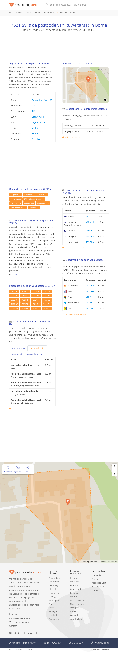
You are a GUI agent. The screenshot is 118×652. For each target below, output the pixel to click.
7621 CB (90, 285)
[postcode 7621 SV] (25, 4)
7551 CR (90, 236)
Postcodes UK (98, 586)
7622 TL (89, 297)
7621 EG (25, 308)
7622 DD (90, 308)
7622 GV (90, 291)
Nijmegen (53, 611)
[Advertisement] (59, 45)
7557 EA (90, 242)
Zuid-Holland (76, 619)
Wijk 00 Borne (38, 122)
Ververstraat (42, 194)
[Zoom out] (114, 470)
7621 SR (36, 291)
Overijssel (36, 139)
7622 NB (25, 295)
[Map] (86, 85)
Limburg (74, 596)
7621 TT (36, 308)
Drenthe (74, 578)
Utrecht (52, 589)
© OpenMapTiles (86, 561)
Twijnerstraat (16, 194)
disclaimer (95, 649)
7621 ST (14, 291)
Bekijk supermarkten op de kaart (76, 314)
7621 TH (46, 304)
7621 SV (90, 216)
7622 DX (14, 308)
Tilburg (52, 596)
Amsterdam (54, 578)
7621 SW (36, 295)
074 (33, 105)
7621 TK (25, 291)
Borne (35, 127)
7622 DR (14, 304)
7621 (34, 111)
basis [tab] (37, 348)
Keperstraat (29, 203)
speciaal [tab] (35, 354)
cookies (105, 649)
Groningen (54, 600)
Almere (52, 604)
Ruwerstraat (77, 25)
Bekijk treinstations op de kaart (75, 248)
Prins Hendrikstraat (18, 207)
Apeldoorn (54, 619)
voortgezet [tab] (17, 354)
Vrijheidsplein (16, 203)
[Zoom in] (114, 466)
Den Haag (53, 585)
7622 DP (14, 300)
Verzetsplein (34, 207)
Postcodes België (100, 582)
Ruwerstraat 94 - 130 (42, 100)
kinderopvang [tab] (18, 348)
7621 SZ (47, 295)
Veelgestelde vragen (19, 622)
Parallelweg (29, 194)
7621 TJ (14, 295)
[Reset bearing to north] (114, 474)
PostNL (95, 590)
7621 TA (36, 304)
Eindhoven (54, 592)
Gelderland (75, 589)
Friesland (74, 585)
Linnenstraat (16, 199)
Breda (51, 607)
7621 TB (25, 300)
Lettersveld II (38, 116)
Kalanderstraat (43, 203)
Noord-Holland (77, 604)
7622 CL (90, 302)
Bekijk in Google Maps (72, 137)
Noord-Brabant (77, 600)
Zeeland (74, 615)
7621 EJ (36, 300)
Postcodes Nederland (19, 618)
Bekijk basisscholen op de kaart (22, 409)
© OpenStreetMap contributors (105, 561)
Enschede (53, 615)
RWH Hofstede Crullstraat (34, 199)
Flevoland (74, 581)
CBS (15, 274)
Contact (13, 625)
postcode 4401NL (29, 633)
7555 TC (90, 222)
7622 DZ (46, 300)
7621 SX (47, 291)
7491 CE (90, 230)
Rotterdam (54, 581)
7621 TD (25, 304)
